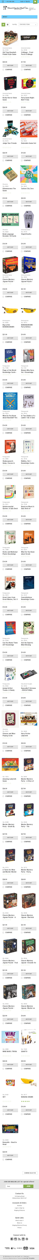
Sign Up (27, 1)
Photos (19, 1227)
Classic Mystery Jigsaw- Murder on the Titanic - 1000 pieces (28, 1009)
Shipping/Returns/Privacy (19, 1225)
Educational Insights (26, 684)
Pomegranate (6, 366)
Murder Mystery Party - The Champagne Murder (28, 826)
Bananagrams (6, 320)
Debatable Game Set (28, 143)
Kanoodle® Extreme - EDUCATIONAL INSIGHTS (28, 690)
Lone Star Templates (28, 1258)
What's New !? (19, 1220)
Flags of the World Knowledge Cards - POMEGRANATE (10, 372)
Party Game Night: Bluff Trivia (27, 99)
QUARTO (24, 1051)
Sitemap (26, 1256)
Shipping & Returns (19, 1210)
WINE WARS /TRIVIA (10, 1051)
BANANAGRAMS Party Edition (27, 326)
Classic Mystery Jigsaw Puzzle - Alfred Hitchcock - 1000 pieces (9, 1009)
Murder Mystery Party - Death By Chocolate (8, 826)
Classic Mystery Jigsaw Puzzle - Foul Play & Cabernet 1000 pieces (10, 964)
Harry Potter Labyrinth (25, 735)
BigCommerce (13, 1258)
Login (21, 1)
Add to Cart (10, 65)
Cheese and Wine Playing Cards (9, 735)
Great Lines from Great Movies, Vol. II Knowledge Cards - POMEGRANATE (10, 600)
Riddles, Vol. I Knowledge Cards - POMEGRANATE (28, 463)
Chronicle (23, 139)
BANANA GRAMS (27, 1097)
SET (4, 1097)
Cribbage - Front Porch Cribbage (27, 53)
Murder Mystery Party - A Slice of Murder (27, 781)
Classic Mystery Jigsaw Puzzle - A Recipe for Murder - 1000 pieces (10, 918)
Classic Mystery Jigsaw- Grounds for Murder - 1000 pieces (28, 964)
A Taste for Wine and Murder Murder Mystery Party (10, 872)
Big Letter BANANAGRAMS (8, 326)
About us (19, 1223)
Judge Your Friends (10, 143)
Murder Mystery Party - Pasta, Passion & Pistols (27, 872)
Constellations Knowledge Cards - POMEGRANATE (28, 599)
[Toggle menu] (3, 3)
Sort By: (14, 24)
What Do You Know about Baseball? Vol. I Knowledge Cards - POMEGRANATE (10, 419)
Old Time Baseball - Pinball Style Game (10, 53)
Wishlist (19, 1205)
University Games (7, 48)
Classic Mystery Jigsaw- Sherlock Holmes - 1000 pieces (27, 918)
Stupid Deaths (26, 234)
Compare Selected (30, 1173)
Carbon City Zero (27, 189)
